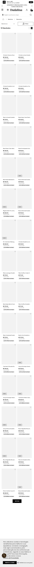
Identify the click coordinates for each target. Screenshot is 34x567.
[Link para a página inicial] (3, 19)
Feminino (10, 19)
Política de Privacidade (11, 558)
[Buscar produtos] (31, 15)
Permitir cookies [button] (9, 562)
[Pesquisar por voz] (3, 14)
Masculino (19, 19)
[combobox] (17, 15)
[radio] (29, 28)
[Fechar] (1, 2)
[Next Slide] (32, 6)
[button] (24, 562)
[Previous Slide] (2, 6)
